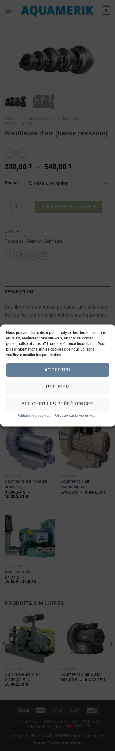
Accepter (57, 369)
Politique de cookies (33, 415)
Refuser (57, 386)
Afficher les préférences (57, 403)
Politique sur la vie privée (74, 415)
